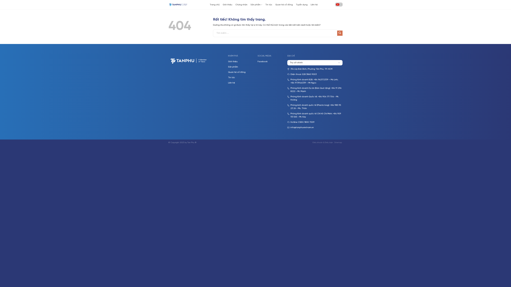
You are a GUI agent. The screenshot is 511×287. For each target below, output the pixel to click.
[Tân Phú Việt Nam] (178, 4)
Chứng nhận (241, 5)
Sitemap (338, 143)
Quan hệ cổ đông (284, 5)
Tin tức (268, 5)
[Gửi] (340, 33)
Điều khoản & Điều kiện (323, 143)
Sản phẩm (255, 5)
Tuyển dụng (302, 5)
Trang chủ (215, 5)
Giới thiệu (227, 5)
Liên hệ (314, 5)
